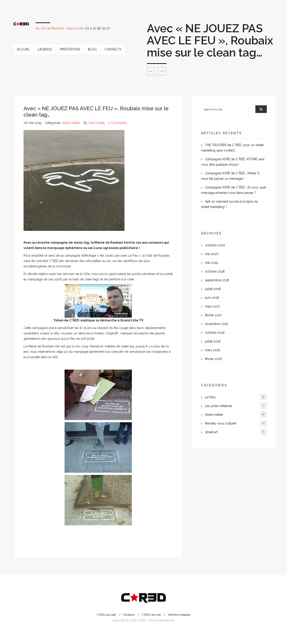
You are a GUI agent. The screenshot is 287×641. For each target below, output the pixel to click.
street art (211, 432)
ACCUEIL (23, 49)
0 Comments (117, 123)
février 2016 (213, 359)
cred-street (96, 123)
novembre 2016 (216, 324)
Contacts (129, 614)
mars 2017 (212, 306)
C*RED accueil (106, 614)
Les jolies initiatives (218, 406)
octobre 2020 (215, 245)
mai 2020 (212, 254)
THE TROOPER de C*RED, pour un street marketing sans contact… (232, 147)
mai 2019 (211, 262)
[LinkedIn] (43, 545)
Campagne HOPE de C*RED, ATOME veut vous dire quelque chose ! (232, 161)
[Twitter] (26, 545)
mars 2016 (212, 350)
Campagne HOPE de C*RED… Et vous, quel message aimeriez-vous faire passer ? (233, 190)
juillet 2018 (213, 289)
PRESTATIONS (70, 49)
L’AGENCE (45, 49)
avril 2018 (212, 297)
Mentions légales (179, 614)
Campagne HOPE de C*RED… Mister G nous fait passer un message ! (230, 175)
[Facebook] (32, 545)
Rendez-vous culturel (220, 423)
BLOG (92, 49)
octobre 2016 (215, 332)
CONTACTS (112, 49)
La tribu (210, 397)
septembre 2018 (217, 280)
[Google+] (37, 545)
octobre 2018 (215, 271)
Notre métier (71, 123)
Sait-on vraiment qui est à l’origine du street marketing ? (229, 204)
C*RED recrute (151, 614)
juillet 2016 (213, 341)
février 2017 (213, 315)
